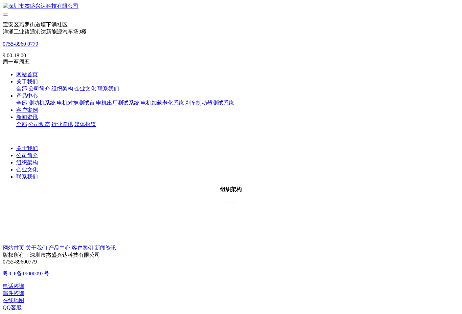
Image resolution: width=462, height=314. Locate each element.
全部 (21, 88)
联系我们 (27, 177)
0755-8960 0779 (20, 44)
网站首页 (27, 74)
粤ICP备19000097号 (26, 273)
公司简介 (27, 155)
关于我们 (27, 148)
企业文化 (27, 169)
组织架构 (27, 162)
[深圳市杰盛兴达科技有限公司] (231, 6)
